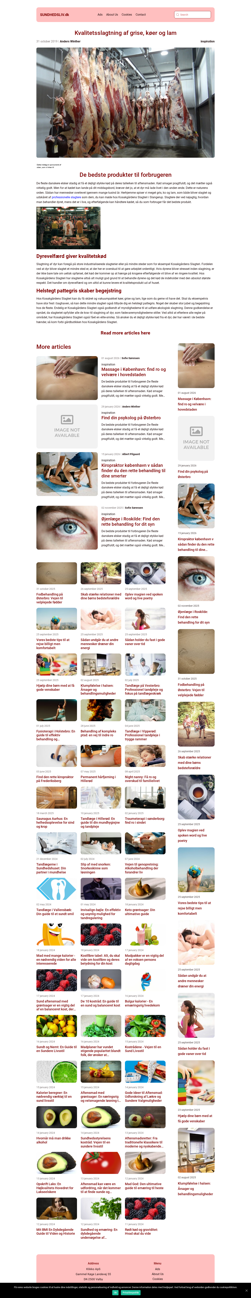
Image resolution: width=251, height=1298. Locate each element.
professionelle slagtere (66, 197)
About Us (112, 14)
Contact (141, 14)
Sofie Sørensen (131, 358)
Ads (100, 14)
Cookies (127, 14)
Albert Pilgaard (131, 454)
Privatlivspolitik (131, 1292)
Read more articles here (125, 333)
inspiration (208, 41)
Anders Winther (70, 41)
